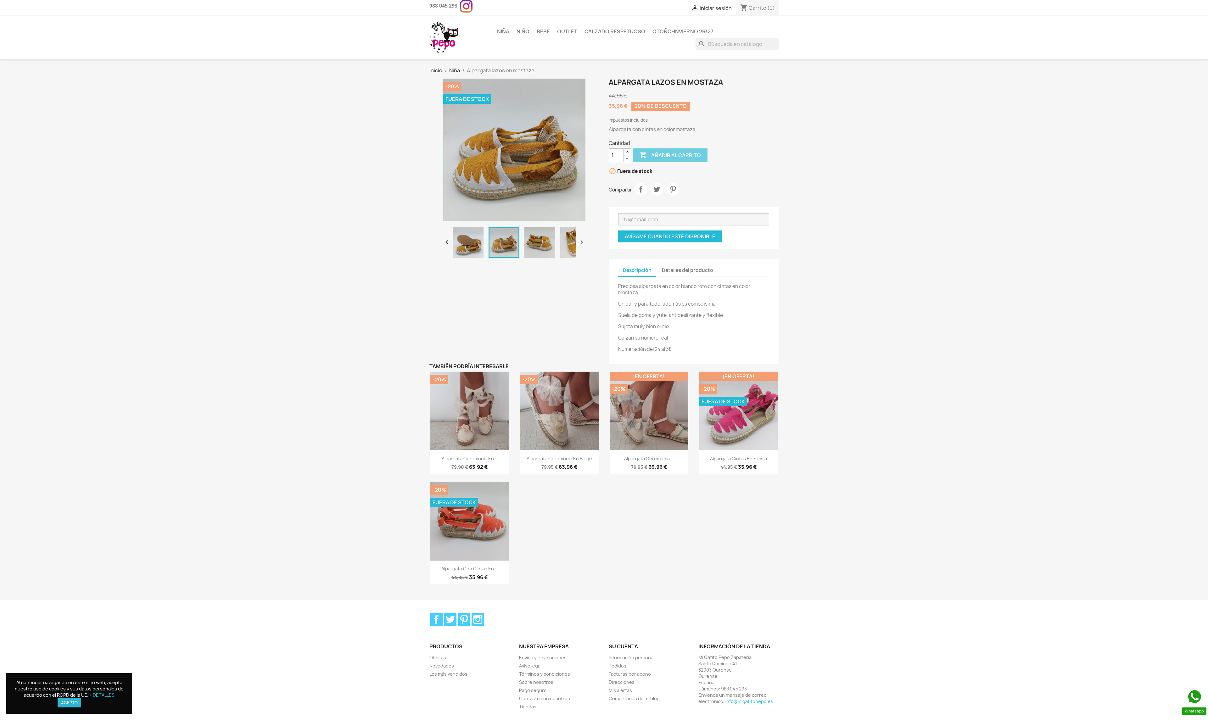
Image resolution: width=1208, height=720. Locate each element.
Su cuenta (623, 646)
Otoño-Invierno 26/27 (682, 31)
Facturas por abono (630, 674)
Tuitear (657, 189)
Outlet (567, 31)
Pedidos (617, 666)
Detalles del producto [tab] (687, 270)
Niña (503, 31)
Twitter (450, 619)
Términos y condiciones (544, 674)
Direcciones (622, 682)
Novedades (441, 666)
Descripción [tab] (637, 270)
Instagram (478, 619)
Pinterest (673, 189)
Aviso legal (530, 666)
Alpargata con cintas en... (469, 569)
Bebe (543, 31)
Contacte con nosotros (544, 698)
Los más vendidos (448, 674)
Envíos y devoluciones (543, 658)
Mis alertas (620, 690)
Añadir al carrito (670, 155)
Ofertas (437, 658)
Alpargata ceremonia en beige (559, 459)
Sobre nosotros (536, 682)
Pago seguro (533, 690)
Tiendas (527, 707)
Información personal (631, 658)
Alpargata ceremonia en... (470, 459)
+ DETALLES (102, 695)
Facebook (436, 619)
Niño (523, 31)
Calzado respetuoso (614, 31)
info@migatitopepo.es (749, 701)
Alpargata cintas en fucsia (738, 459)
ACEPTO (69, 703)
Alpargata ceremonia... (649, 459)
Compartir (641, 189)
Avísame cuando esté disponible (670, 236)
